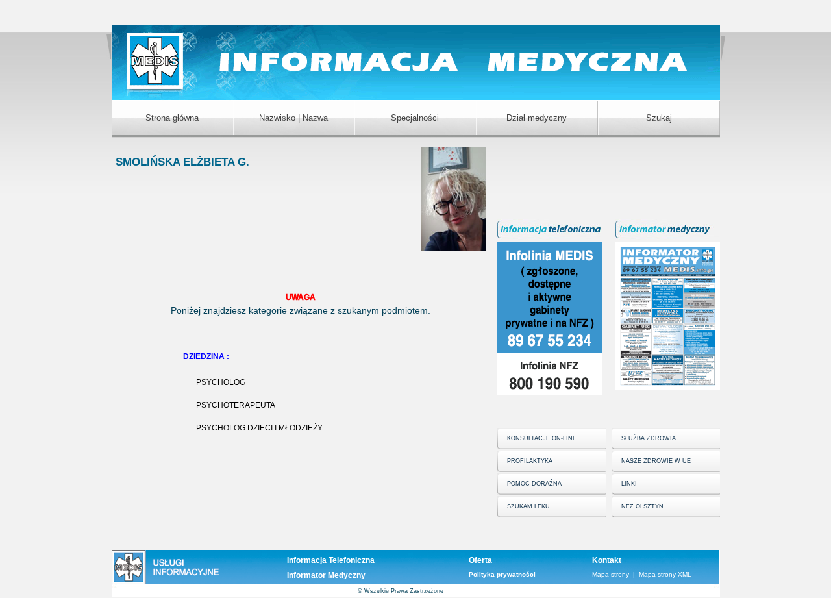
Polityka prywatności (502, 574)
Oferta (480, 560)
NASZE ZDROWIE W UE (656, 461)
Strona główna (172, 118)
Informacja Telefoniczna (331, 560)
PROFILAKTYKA (529, 461)
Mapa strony (610, 574)
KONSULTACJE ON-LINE (542, 438)
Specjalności (415, 118)
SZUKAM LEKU (528, 506)
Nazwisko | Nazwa (293, 118)
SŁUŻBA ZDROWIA (648, 438)
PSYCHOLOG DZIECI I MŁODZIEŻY (259, 427)
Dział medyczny (536, 118)
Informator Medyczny (326, 575)
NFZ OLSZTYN (642, 506)
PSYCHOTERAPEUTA (235, 405)
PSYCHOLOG (220, 382)
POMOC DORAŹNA (534, 483)
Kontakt (606, 560)
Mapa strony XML (665, 574)
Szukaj (659, 118)
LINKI (629, 483)
